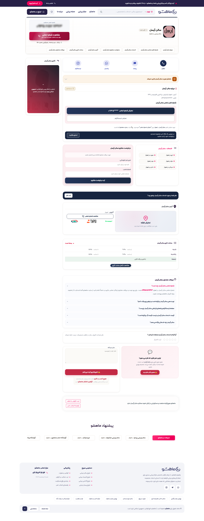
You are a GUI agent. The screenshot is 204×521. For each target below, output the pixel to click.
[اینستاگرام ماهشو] (166, 487)
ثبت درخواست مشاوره (98, 180)
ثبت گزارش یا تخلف (73, 401)
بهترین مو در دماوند (111, 499)
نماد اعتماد (45, 509)
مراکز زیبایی (82, 11)
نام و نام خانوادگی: (125, 160)
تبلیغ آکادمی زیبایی (84, 481)
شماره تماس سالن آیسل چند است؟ (163, 286)
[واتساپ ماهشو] (178, 487)
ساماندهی (33, 509)
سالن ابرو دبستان (128, 499)
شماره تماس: (127, 169)
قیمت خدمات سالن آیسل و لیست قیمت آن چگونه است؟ (156, 315)
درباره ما (60, 11)
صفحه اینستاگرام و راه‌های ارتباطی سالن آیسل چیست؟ (156, 308)
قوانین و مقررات (63, 473)
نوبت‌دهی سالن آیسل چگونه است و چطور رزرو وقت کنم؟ (156, 301)
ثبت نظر (68, 195)
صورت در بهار (142, 499)
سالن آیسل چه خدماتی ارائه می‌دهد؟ (162, 322)
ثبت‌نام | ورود (33, 3)
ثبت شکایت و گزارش (62, 477)
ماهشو (92, 11)
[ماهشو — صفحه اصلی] (167, 11)
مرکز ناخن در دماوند (94, 499)
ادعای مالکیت (73, 135)
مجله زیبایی (70, 11)
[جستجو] (101, 12)
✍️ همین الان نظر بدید (150, 372)
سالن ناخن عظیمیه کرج (158, 499)
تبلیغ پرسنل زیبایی (84, 485)
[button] (145, 221)
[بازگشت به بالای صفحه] (24, 508)
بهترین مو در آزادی (176, 499)
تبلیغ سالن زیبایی (85, 473)
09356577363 (147, 290)
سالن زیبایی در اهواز (155, 34)
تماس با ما (49, 3)
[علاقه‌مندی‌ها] (51, 12)
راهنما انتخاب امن (73, 406)
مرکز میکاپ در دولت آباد (63, 499)
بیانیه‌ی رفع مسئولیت (61, 481)
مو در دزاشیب (79, 499)
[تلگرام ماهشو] (172, 487)
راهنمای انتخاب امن (62, 485)
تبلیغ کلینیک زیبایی (84, 477)
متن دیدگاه (111, 348)
